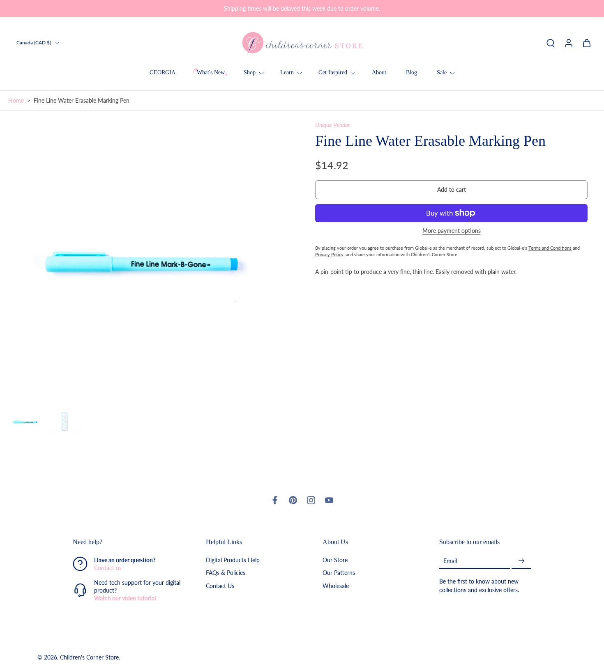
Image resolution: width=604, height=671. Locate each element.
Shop (250, 72)
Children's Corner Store (89, 657)
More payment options (451, 231)
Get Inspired (332, 72)
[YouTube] (329, 500)
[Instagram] (311, 500)
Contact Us (220, 585)
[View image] (25, 421)
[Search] (551, 42)
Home (16, 100)
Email (450, 560)
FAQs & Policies (225, 572)
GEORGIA (162, 72)
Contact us (108, 567)
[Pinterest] (293, 500)
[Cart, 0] (587, 43)
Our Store (335, 559)
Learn (287, 72)
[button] (451, 189)
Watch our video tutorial (125, 598)
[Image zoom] (148, 261)
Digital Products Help (233, 559)
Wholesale (336, 585)
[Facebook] (275, 500)
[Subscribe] (521, 561)
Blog (411, 72)
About (379, 72)
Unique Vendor (332, 124)
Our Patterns (339, 572)
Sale (442, 72)
